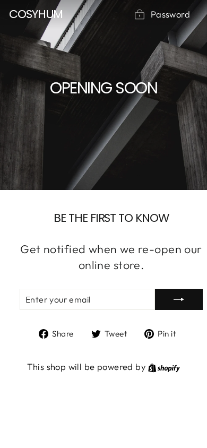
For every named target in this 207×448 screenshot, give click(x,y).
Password (170, 14)
